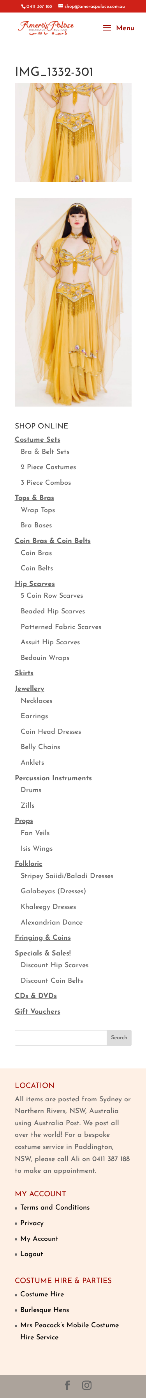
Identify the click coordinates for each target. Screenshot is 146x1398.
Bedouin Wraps (45, 658)
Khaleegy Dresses (48, 907)
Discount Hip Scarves (54, 965)
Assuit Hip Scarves (50, 642)
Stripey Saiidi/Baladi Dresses (67, 876)
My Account (39, 1239)
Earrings (34, 716)
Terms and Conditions (55, 1208)
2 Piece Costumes (48, 467)
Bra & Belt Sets (45, 452)
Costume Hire (42, 1294)
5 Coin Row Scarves (52, 596)
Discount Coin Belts (52, 981)
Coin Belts (37, 568)
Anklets (32, 763)
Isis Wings (37, 849)
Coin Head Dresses (51, 732)
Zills (27, 806)
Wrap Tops (38, 510)
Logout (31, 1254)
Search (119, 1038)
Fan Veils (35, 833)
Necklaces (36, 701)
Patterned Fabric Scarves (61, 627)
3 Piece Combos (46, 483)
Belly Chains (40, 747)
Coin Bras (36, 553)
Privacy (32, 1223)
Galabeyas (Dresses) (53, 891)
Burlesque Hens (44, 1310)
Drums (31, 790)
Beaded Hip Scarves (53, 611)
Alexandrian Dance (52, 923)
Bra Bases (36, 525)
